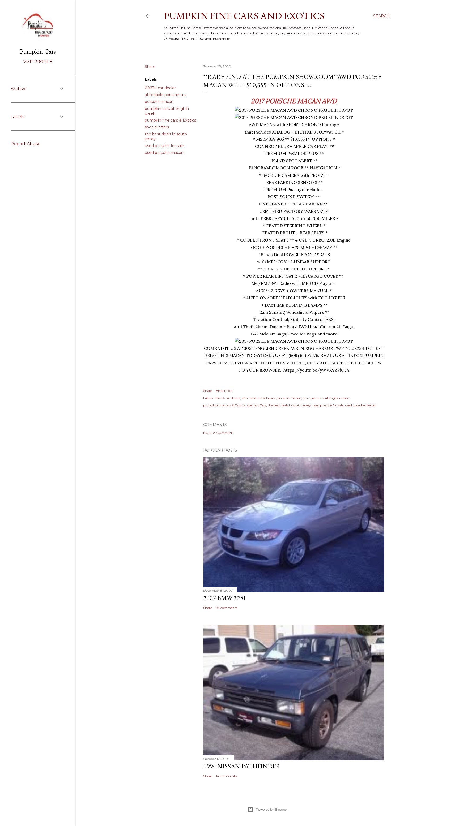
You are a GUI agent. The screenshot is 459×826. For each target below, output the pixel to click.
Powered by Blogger (271, 809)
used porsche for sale (164, 145)
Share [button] (150, 66)
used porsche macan (164, 152)
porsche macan (159, 101)
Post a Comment (218, 433)
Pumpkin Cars (38, 51)
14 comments (226, 776)
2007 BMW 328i (224, 598)
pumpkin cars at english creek (326, 398)
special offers (157, 127)
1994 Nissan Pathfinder (241, 766)
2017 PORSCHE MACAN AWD (294, 101)
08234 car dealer (160, 87)
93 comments (226, 608)
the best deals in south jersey (289, 405)
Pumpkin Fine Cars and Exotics (244, 16)
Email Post (224, 391)
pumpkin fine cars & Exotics (170, 120)
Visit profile (37, 61)
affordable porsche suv (166, 94)
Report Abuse (25, 143)
